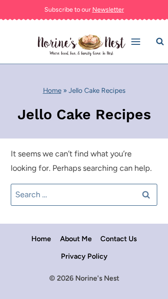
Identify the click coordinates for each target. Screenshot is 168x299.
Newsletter (108, 9)
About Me (76, 238)
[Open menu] (137, 42)
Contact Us (118, 238)
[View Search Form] (160, 42)
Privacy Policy (84, 256)
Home (52, 90)
